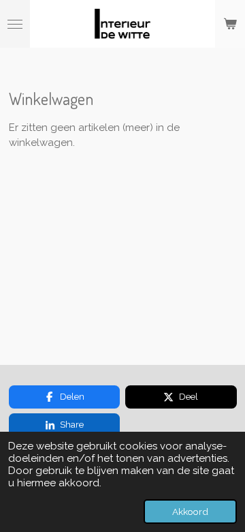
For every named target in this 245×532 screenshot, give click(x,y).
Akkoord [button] (190, 511)
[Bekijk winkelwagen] (230, 24)
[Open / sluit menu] (15, 24)
